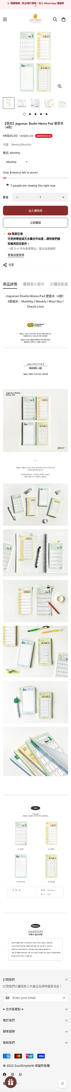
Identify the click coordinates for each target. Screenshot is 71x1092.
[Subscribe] (63, 997)
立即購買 (35, 222)
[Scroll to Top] (64, 1071)
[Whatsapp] (20, 1074)
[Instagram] (12, 1074)
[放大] (59, 86)
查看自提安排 (16, 254)
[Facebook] (4, 1074)
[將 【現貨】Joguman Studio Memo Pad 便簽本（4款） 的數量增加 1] (63, 197)
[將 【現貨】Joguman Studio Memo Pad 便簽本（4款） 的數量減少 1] (17, 197)
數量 (5, 197)
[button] (63, 19)
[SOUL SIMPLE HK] (35, 19)
